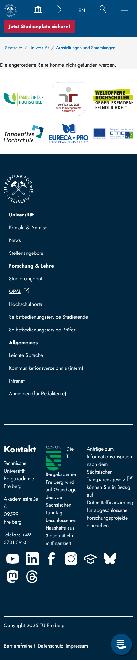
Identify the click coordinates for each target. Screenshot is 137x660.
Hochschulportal (26, 304)
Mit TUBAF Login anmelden (42, 395)
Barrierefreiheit (19, 645)
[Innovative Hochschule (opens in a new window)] (24, 133)
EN (81, 10)
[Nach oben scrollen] (121, 618)
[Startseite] (10, 11)
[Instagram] (71, 558)
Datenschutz (50, 645)
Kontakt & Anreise (28, 227)
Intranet (17, 380)
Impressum (77, 645)
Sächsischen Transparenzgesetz (106, 475)
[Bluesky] (110, 558)
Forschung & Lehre (31, 265)
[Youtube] (12, 558)
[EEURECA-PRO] (69, 133)
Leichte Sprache (26, 355)
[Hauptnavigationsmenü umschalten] (124, 10)
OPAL (15, 291)
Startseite (13, 47)
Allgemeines (23, 342)
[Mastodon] (12, 576)
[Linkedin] (32, 558)
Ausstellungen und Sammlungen (85, 47)
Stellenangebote (26, 253)
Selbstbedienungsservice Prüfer (42, 329)
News (15, 240)
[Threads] (32, 576)
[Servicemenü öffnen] (121, 644)
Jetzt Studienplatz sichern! (39, 26)
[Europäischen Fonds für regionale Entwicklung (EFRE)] (113, 133)
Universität (39, 47)
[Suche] (103, 10)
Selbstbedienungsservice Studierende (48, 317)
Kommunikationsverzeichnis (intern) (46, 368)
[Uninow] (90, 558)
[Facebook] (51, 558)
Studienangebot (25, 278)
